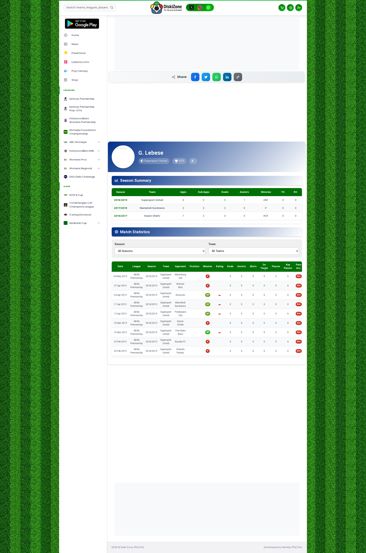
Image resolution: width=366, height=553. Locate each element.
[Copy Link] (238, 77)
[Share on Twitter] (206, 77)
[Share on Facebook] (195, 77)
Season (120, 244)
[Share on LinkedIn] (227, 77)
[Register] (298, 7)
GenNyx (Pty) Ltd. (292, 547)
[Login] (290, 7)
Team (212, 244)
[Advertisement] (206, 44)
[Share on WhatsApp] (216, 77)
